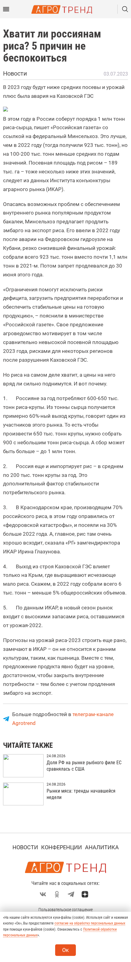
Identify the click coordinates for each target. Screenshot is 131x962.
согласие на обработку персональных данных (90, 923)
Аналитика (102, 847)
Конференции (61, 847)
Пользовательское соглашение (65, 909)
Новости (25, 847)
